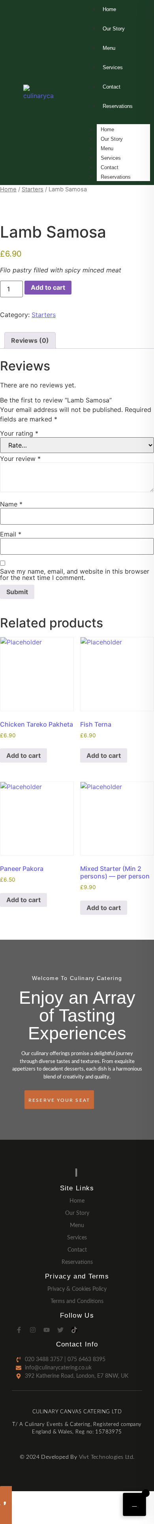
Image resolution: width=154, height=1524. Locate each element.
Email (10, 534)
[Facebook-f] (19, 1330)
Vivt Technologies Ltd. (107, 1457)
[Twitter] (60, 1330)
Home (107, 129)
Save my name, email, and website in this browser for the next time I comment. (74, 574)
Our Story (112, 139)
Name (11, 504)
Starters (32, 189)
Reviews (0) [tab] (30, 340)
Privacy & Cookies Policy (77, 1289)
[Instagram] (33, 1330)
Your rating (19, 433)
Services (111, 158)
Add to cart (48, 287)
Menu (107, 148)
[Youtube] (46, 1330)
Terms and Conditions (77, 1301)
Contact (109, 167)
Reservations (116, 177)
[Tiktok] (74, 1330)
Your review (20, 458)
